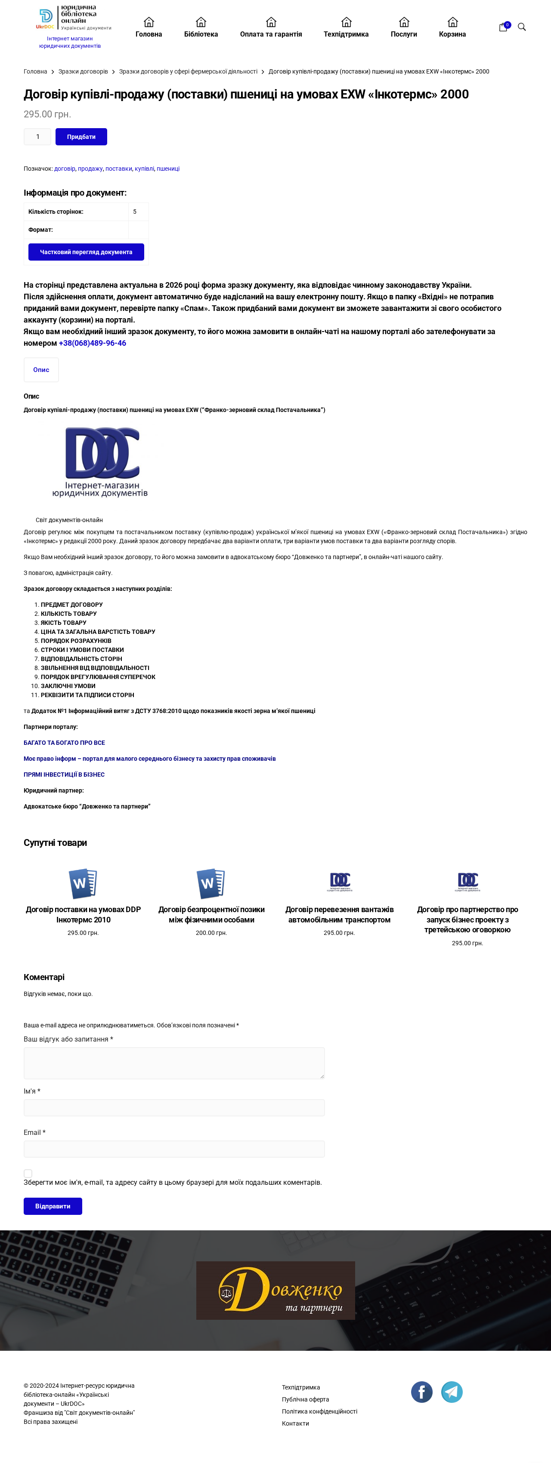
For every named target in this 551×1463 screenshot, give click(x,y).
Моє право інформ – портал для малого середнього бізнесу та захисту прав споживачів (150, 758)
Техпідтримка (346, 34)
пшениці (168, 168)
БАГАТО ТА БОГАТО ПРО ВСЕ (64, 742)
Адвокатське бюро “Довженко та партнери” (87, 806)
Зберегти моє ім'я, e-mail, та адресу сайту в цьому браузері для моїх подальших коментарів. (173, 1182)
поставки (118, 168)
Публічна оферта (305, 1399)
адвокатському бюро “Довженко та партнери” (295, 556)
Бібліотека (201, 34)
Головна (149, 34)
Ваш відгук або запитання (68, 1039)
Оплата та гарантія (271, 34)
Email (35, 1132)
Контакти (295, 1423)
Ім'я (32, 1091)
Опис (41, 370)
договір (64, 168)
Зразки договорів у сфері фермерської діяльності (188, 71)
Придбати (81, 136)
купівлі (144, 168)
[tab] (41, 370)
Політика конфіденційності (319, 1411)
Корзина (452, 34)
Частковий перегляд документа (86, 252)
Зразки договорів (83, 71)
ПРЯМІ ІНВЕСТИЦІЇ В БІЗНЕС (64, 774)
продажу (90, 168)
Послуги (404, 34)
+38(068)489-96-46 (92, 342)
